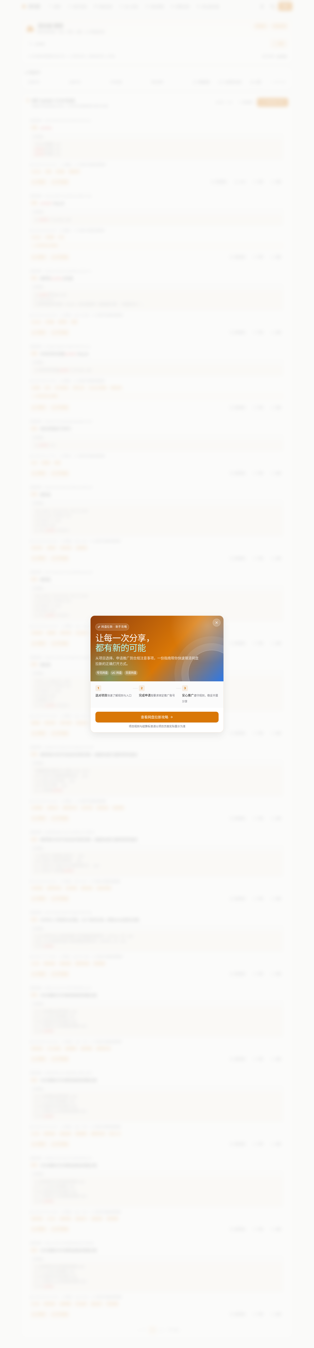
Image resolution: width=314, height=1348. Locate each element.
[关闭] (217, 623)
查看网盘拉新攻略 (154, 717)
